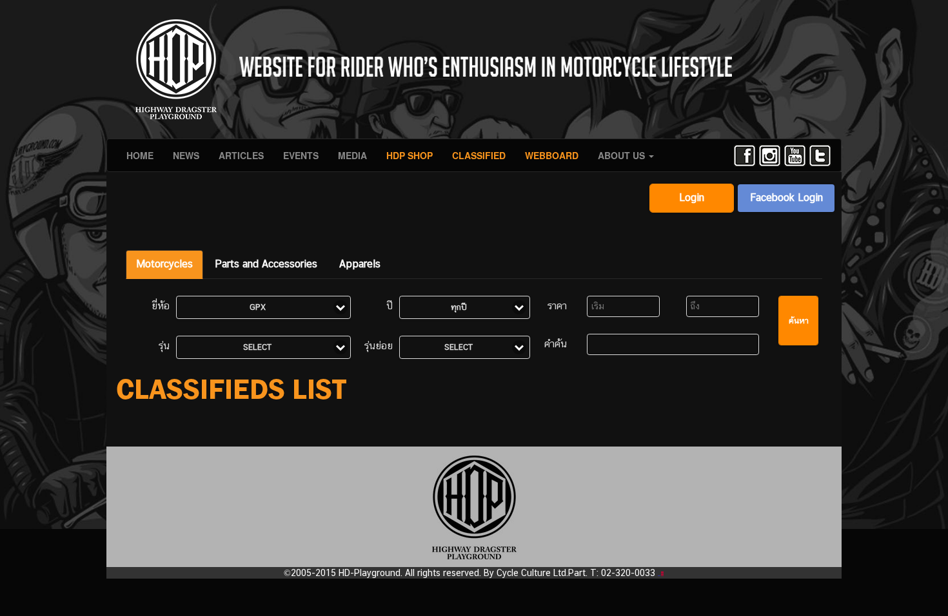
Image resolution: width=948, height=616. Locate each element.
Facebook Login (786, 197)
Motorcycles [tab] (164, 264)
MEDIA (352, 155)
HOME (139, 155)
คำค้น (555, 344)
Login (691, 197)
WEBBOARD (551, 155)
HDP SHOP (409, 155)
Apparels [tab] (359, 264)
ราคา (557, 306)
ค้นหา (799, 320)
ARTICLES (241, 155)
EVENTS (301, 155)
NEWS (186, 155)
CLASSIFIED (479, 155)
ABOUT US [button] (622, 155)
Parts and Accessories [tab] (266, 264)
